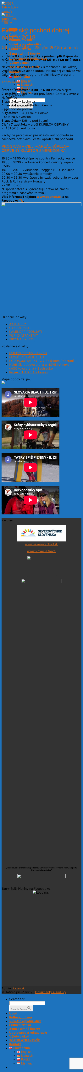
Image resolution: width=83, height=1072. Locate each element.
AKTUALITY (17, 324)
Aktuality (5, 21)
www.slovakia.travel (41, 551)
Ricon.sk (19, 988)
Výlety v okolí (19, 63)
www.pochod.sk (49, 197)
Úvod (13, 1013)
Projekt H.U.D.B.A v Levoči (28, 372)
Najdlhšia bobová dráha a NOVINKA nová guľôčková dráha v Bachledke (39, 366)
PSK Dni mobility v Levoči (28, 353)
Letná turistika (20, 1025)
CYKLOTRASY (19, 328)
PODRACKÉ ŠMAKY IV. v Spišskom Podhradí (41, 361)
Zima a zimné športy (24, 53)
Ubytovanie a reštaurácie (28, 1032)
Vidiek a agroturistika (25, 44)
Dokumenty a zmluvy (50, 992)
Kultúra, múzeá (20, 1017)
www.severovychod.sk (41, 544)
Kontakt (15, 1044)
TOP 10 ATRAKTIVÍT (23, 335)
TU (21, 200)
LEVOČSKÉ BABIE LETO (26, 357)
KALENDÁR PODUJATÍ (25, 332)
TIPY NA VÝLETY (21, 339)
